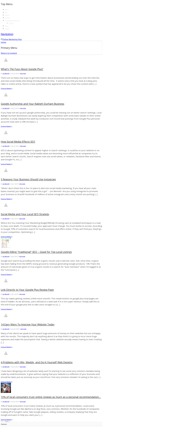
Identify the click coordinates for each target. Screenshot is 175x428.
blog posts (23, 73)
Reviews (11, 23)
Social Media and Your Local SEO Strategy (25, 214)
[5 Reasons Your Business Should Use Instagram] (6, 174)
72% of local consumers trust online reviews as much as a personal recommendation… (51, 397)
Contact (7, 29)
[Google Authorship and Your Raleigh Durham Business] (6, 99)
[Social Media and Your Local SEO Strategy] (6, 209)
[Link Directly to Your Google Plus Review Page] (6, 285)
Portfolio (7, 18)
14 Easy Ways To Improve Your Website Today (27, 324)
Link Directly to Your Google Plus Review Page (27, 289)
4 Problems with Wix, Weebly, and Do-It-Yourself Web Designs (37, 362)
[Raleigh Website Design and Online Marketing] (11, 39)
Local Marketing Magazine (12, 20)
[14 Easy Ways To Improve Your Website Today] (6, 319)
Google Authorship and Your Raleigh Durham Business (32, 103)
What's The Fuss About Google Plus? (22, 69)
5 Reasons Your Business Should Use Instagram (28, 179)
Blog (6, 12)
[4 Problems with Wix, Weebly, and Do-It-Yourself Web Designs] (6, 357)
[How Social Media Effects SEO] (6, 136)
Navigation (7, 34)
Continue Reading (6, 88)
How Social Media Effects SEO (18, 141)
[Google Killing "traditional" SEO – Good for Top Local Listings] (6, 247)
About (6, 26)
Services (7, 15)
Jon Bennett (6, 73)
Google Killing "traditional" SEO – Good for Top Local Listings (36, 252)
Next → (8, 421)
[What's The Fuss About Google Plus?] (6, 64)
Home (6, 10)
